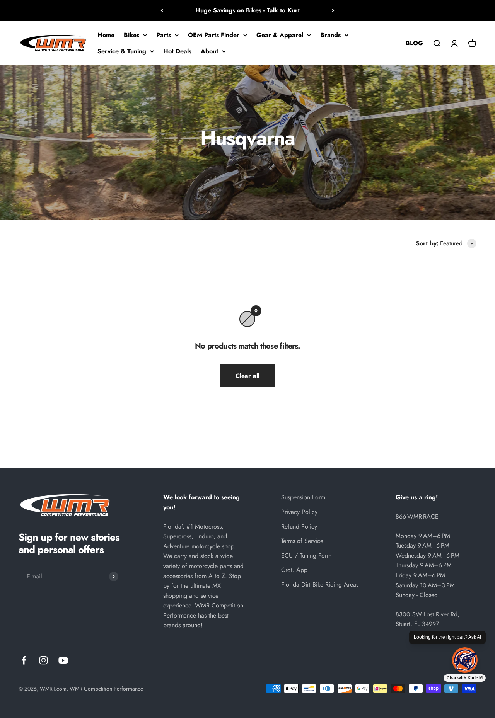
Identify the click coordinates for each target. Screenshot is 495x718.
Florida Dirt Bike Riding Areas (319, 584)
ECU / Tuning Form (306, 555)
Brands (330, 35)
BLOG (414, 42)
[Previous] (161, 10)
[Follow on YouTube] (63, 660)
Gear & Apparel (279, 35)
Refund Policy (299, 526)
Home (105, 35)
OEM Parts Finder (213, 35)
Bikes (131, 35)
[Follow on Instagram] (43, 660)
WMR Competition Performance (106, 688)
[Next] (333, 10)
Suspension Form (303, 497)
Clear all (247, 375)
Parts (163, 35)
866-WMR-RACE (417, 516)
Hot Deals (177, 50)
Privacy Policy (299, 511)
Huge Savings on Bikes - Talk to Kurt (247, 10)
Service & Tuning (121, 50)
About (209, 50)
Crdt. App (294, 569)
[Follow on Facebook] (24, 660)
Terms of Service (302, 540)
